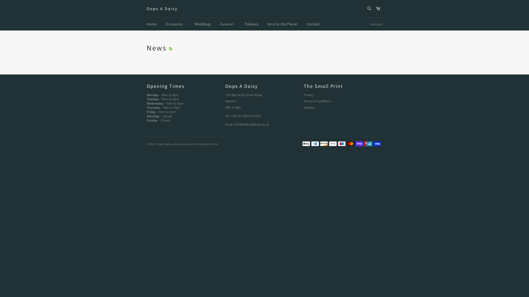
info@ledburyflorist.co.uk (251, 124)
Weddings (203, 24)
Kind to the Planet (283, 24)
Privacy (308, 95)
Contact (313, 24)
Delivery (252, 24)
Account (376, 24)
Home (152, 24)
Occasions (175, 24)
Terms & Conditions (317, 101)
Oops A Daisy (162, 8)
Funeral (227, 24)
